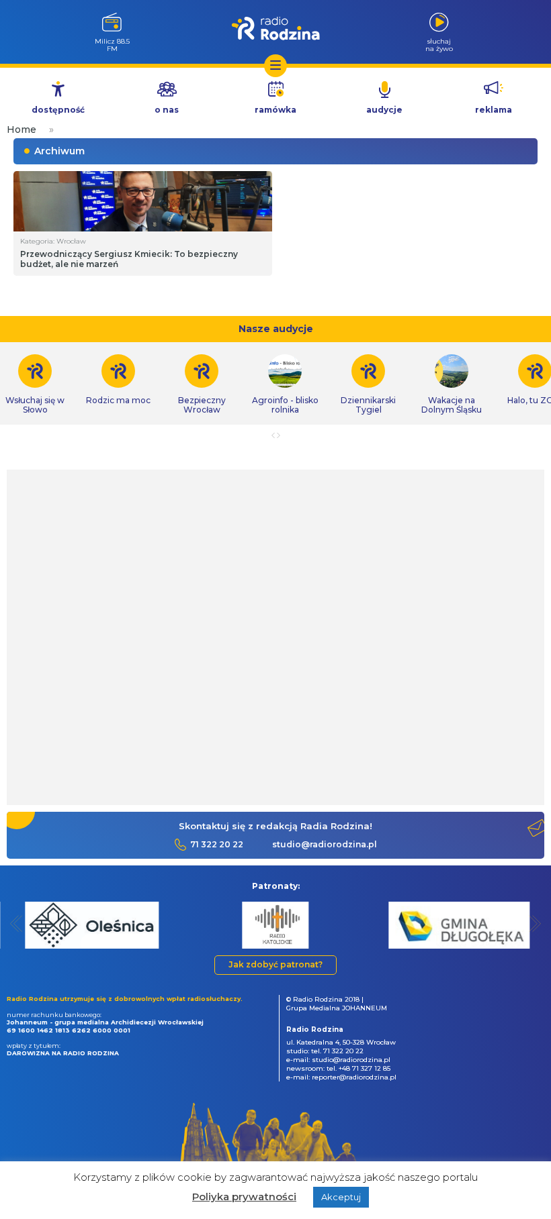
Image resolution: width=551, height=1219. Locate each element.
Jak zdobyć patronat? (275, 964)
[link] (118, 379)
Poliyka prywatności (244, 1196)
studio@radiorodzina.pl (324, 844)
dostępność (58, 110)
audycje (384, 110)
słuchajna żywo (439, 44)
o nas (167, 110)
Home (21, 129)
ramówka (275, 110)
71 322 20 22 (216, 844)
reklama (493, 110)
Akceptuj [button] (341, 1196)
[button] (16, 923)
